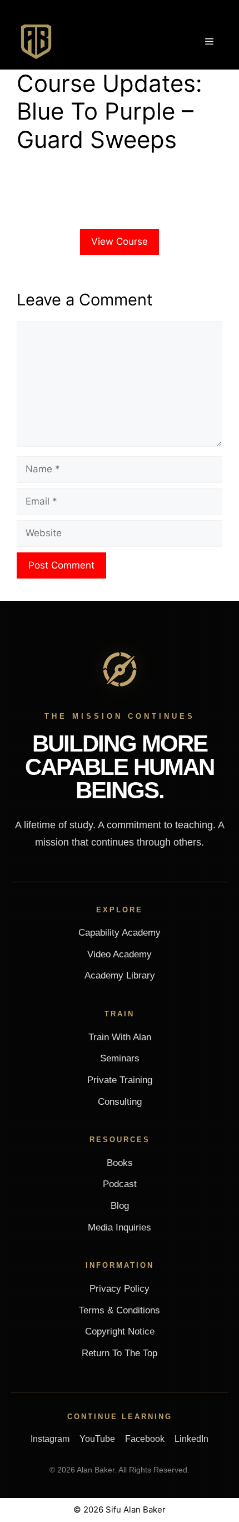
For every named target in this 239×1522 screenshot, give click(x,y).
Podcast (120, 1184)
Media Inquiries (119, 1227)
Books (120, 1163)
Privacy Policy (119, 1288)
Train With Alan (119, 1037)
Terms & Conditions (119, 1310)
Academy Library (119, 975)
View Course (119, 241)
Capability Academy (119, 932)
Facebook (145, 1439)
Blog (120, 1205)
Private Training (119, 1080)
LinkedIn (191, 1439)
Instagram (50, 1439)
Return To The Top (119, 1353)
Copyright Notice (120, 1331)
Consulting (120, 1101)
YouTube (97, 1439)
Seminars (120, 1058)
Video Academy (119, 954)
